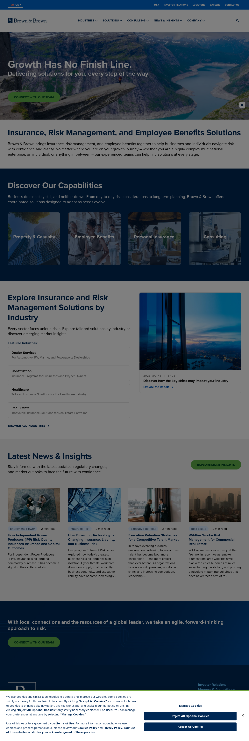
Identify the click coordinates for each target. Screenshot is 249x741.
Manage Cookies (190, 706)
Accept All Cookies (190, 727)
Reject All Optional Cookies (190, 716)
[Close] (242, 715)
